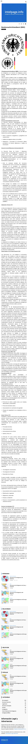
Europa (11, 598)
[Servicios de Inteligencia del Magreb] (5, 593)
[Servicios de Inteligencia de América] (5, 579)
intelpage (11, 580)
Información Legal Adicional (12, 733)
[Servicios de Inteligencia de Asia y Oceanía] (5, 586)
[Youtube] (25, 24)
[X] (23, 24)
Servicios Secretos (13, 576)
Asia (10, 618)
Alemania (4, 29)
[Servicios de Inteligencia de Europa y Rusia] (5, 600)
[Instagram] (21, 24)
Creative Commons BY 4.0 (20, 729)
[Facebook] (19, 24)
